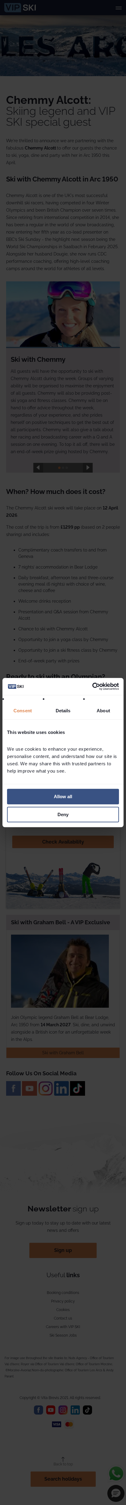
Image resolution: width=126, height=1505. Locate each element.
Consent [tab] (22, 710)
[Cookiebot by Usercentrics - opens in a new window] (92, 686)
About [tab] (103, 710)
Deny (63, 814)
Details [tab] (63, 710)
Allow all (63, 796)
